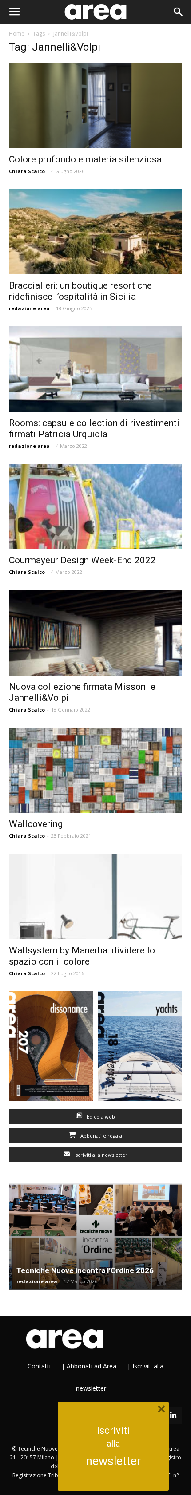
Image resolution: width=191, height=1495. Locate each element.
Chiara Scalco (27, 171)
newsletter (113, 1461)
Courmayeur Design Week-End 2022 (82, 560)
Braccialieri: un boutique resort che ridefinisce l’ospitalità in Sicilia (80, 291)
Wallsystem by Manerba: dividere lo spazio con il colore (82, 956)
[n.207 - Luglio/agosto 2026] (51, 1048)
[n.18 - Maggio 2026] (140, 1048)
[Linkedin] (173, 1415)
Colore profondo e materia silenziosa (85, 159)
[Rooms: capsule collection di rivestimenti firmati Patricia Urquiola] (95, 369)
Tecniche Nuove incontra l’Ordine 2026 (85, 1270)
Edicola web (100, 1116)
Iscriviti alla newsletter (100, 1154)
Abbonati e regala (100, 1135)
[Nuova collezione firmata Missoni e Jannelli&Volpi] (95, 633)
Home (16, 33)
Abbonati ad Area (91, 1366)
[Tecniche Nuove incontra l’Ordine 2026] (95, 1236)
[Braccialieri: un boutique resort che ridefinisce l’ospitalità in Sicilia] (95, 232)
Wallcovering (36, 824)
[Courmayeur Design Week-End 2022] (95, 507)
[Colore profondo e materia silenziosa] (95, 105)
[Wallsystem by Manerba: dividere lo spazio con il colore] (95, 896)
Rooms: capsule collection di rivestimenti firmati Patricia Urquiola (94, 428)
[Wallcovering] (95, 770)
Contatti (39, 1366)
